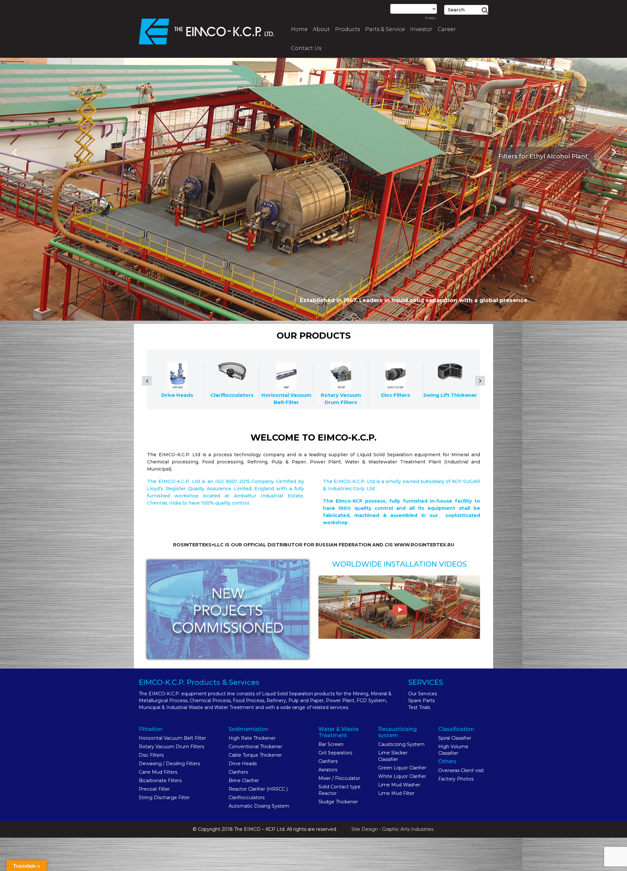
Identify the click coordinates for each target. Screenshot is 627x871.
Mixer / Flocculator (339, 778)
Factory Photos (456, 779)
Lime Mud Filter (396, 793)
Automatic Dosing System (259, 806)
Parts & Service (385, 29)
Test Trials (419, 707)
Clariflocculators (247, 797)
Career (447, 29)
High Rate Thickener (252, 738)
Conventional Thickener (255, 747)
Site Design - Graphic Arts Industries (392, 829)
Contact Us (306, 48)
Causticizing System (401, 744)
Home (299, 29)
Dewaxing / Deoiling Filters (169, 763)
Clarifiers (238, 772)
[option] (313, 160)
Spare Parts (421, 700)
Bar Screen (331, 744)
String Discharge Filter (164, 797)
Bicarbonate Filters (160, 780)
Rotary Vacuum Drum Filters (171, 747)
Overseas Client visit (461, 770)
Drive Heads (243, 763)
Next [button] (614, 152)
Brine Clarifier (244, 780)
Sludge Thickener (338, 802)
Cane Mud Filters (158, 772)
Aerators (327, 770)
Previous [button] (15, 152)
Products (347, 29)
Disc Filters (151, 755)
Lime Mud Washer (399, 785)
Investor (421, 29)
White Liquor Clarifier (402, 776)
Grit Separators (335, 753)
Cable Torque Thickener (255, 755)
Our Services (422, 694)
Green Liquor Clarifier (402, 768)
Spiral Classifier (454, 738)
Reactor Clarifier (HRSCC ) (258, 789)
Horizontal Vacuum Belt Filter (172, 738)
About (321, 29)
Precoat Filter (154, 789)
